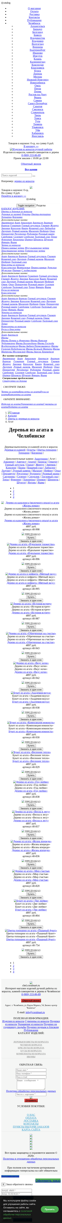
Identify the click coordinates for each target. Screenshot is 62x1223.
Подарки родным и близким (43, 1027)
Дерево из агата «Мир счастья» (31, 880)
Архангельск (37, 26)
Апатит (48, 222)
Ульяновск (37, 127)
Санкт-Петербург (37, 103)
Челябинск (34, 23)
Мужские (6, 270)
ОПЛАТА (31, 1117)
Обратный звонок (31, 163)
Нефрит (44, 231)
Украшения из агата (32, 404)
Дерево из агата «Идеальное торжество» (31, 553)
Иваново (38, 52)
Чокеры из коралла (11, 312)
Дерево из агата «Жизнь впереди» (31, 850)
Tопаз (32, 287)
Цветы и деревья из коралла (16, 211)
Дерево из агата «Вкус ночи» (31, 672)
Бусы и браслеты (10, 329)
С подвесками (29, 270)
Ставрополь (37, 112)
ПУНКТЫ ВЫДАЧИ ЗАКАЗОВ (31, 1126)
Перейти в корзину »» (13, 196)
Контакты (34, 17)
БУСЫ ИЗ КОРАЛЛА (31, 1051)
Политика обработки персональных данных (31, 1091)
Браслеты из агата (29, 391)
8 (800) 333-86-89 (31, 155)
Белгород (37, 32)
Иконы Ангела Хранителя (40, 351)
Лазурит (6, 231)
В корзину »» (31, 146)
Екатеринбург (37, 50)
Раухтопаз (20, 234)
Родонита (32, 234)
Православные (39, 267)
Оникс (4, 284)
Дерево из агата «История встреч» (31, 612)
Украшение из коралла (30, 1024)
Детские (52, 267)
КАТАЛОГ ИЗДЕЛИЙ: (13, 208)
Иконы (4, 337)
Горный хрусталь (31, 225)
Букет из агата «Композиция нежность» (31, 731)
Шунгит (48, 239)
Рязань (37, 97)
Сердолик (29, 236)
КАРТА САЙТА (31, 1129)
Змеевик (5, 228)
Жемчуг (54, 225)
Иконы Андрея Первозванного (35, 346)
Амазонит (26, 222)
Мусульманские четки (37, 248)
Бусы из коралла (10, 290)
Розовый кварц (47, 234)
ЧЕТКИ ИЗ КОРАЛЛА (31, 1045)
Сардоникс (7, 236)
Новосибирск (37, 82)
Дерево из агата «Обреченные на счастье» (31, 642)
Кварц (24, 228)
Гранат (45, 225)
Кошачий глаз (36, 228)
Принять (50, 1209)
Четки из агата (10, 391)
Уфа (37, 130)
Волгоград (38, 44)
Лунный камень (20, 231)
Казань (37, 58)
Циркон (29, 239)
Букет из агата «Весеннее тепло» (31, 761)
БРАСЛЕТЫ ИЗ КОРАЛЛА (31, 1048)
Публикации (34, 20)
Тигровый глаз (42, 236)
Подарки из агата (18, 407)
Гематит (15, 225)
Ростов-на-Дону (38, 94)
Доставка (34, 14)
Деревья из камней (11, 214)
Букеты (26, 214)
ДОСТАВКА (31, 1120)
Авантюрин (7, 222)
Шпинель (38, 239)
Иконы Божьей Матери (39, 349)
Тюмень (37, 124)
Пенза (37, 88)
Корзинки (17, 217)
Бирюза (5, 225)
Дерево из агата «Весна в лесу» (31, 820)
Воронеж (38, 47)
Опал (52, 231)
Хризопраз (18, 239)
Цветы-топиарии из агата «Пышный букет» (31, 939)
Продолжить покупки (10, 1176)
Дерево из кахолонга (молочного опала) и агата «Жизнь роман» (31, 522)
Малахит (34, 231)
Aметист (13, 256)
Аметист (38, 222)
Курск (37, 70)
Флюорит (6, 239)
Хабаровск (38, 133)
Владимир (37, 41)
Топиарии (6, 217)
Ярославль (38, 136)
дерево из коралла (24, 181)
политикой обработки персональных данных (17, 1214)
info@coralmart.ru (35, 1012)
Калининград (37, 61)
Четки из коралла (11, 245)
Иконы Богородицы (26, 343)
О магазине (34, 8)
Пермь (37, 91)
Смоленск (37, 109)
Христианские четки (12, 250)
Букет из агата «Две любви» (31, 909)
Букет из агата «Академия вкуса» (31, 701)
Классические (8, 267)
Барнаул (37, 29)
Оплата (34, 11)
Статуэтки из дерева (14, 381)
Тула (37, 121)
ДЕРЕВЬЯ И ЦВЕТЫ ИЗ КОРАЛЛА (31, 1042)
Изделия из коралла (13, 1021)
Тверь (37, 115)
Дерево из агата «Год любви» (31, 790)
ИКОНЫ (31, 1056)
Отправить (31, 1100)
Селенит (18, 236)
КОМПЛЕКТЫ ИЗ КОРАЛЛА (31, 1054)
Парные (16, 270)
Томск (37, 118)
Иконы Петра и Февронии (15, 340)
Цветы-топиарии (41, 214)
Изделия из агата (11, 404)
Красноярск (37, 67)
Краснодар (38, 64)
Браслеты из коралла (13, 264)
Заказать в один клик (31, 541)
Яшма (13, 242)
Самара (38, 100)
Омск (38, 85)
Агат (17, 222)
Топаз (54, 236)
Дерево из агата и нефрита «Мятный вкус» (31, 582)
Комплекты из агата (19, 394)
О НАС (31, 1114)
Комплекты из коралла (13, 326)
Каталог (12, 415)
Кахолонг (16, 228)
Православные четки (12, 248)
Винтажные (23, 267)
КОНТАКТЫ (31, 1123)
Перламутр (7, 234)
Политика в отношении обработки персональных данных (31, 1160)
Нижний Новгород (37, 79)
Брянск (38, 35)
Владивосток (37, 38)
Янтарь (5, 242)
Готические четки (35, 250)
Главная (15, 412)
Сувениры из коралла (37, 1021)
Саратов (37, 106)
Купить (31, 537)
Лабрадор (49, 228)
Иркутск (37, 55)
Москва (37, 76)
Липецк (37, 73)
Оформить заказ (48, 1180)
